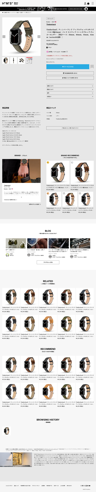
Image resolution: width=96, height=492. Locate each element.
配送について (50, 89)
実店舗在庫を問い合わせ (71, 73)
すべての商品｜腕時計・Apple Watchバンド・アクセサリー (21, 449)
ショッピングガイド (9, 485)
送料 (48, 93)
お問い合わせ (69, 485)
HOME (7, 449)
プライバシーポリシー (36, 485)
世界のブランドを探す (34, 204)
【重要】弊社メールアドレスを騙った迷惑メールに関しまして (17, 12)
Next (39, 36)
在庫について (50, 86)
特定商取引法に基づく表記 (25, 485)
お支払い (49, 96)
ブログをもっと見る (48, 262)
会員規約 (43, 485)
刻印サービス (56, 485)
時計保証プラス (49, 485)
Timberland (51, 24)
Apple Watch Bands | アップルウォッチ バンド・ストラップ (46, 449)
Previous (4, 36)
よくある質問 (62, 485)
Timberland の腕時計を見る (10, 199)
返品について (16, 485)
